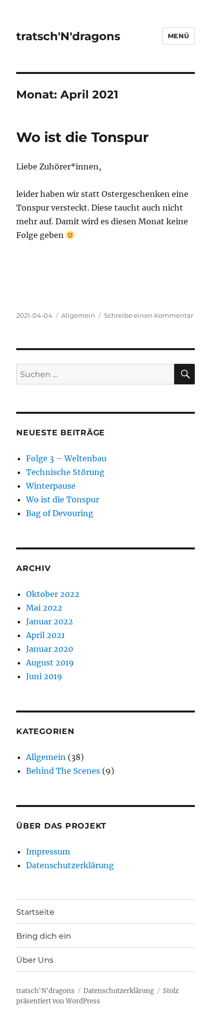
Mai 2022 (44, 608)
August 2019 (50, 662)
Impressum (48, 851)
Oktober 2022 (52, 594)
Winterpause (51, 486)
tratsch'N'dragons (68, 36)
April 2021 (45, 635)
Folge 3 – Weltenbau (66, 458)
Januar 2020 (49, 649)
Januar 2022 (49, 621)
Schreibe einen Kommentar (148, 315)
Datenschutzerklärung (70, 865)
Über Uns (34, 960)
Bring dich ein (43, 936)
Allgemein (78, 315)
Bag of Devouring (59, 513)
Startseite (35, 912)
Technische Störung (65, 472)
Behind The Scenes (63, 771)
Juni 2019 (44, 676)
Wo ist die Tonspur (82, 137)
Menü (178, 36)
